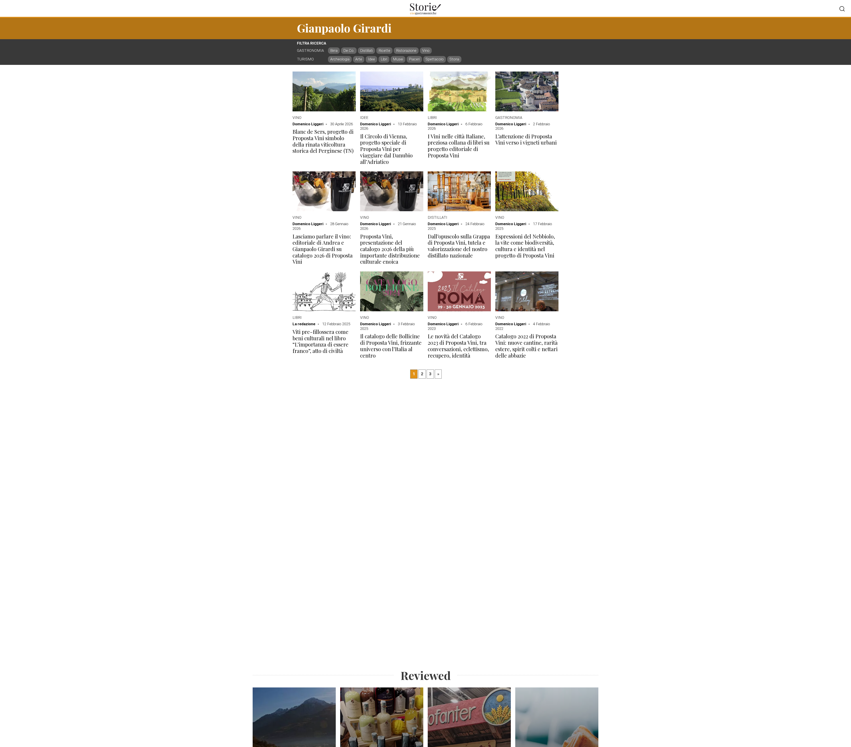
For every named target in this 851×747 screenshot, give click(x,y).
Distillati (437, 217)
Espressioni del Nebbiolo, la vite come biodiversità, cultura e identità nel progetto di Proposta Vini (525, 246)
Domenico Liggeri (308, 124)
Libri (432, 117)
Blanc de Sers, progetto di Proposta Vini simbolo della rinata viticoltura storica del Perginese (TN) (323, 141)
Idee (364, 117)
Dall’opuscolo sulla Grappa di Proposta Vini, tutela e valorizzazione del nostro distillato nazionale (459, 246)
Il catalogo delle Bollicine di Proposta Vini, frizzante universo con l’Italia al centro (391, 345)
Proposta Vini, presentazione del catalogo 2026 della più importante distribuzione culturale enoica (390, 249)
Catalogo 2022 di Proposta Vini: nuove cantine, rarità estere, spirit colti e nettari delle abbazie (526, 345)
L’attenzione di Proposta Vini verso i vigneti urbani (526, 139)
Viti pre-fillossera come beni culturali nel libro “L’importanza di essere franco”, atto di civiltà (320, 341)
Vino (297, 117)
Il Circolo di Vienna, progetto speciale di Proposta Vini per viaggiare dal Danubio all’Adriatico (386, 149)
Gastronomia (508, 117)
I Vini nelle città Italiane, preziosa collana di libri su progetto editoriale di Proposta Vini (459, 146)
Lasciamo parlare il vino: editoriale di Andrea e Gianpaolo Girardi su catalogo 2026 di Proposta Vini (323, 249)
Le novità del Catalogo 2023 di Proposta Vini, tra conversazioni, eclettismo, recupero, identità (458, 345)
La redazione (304, 324)
